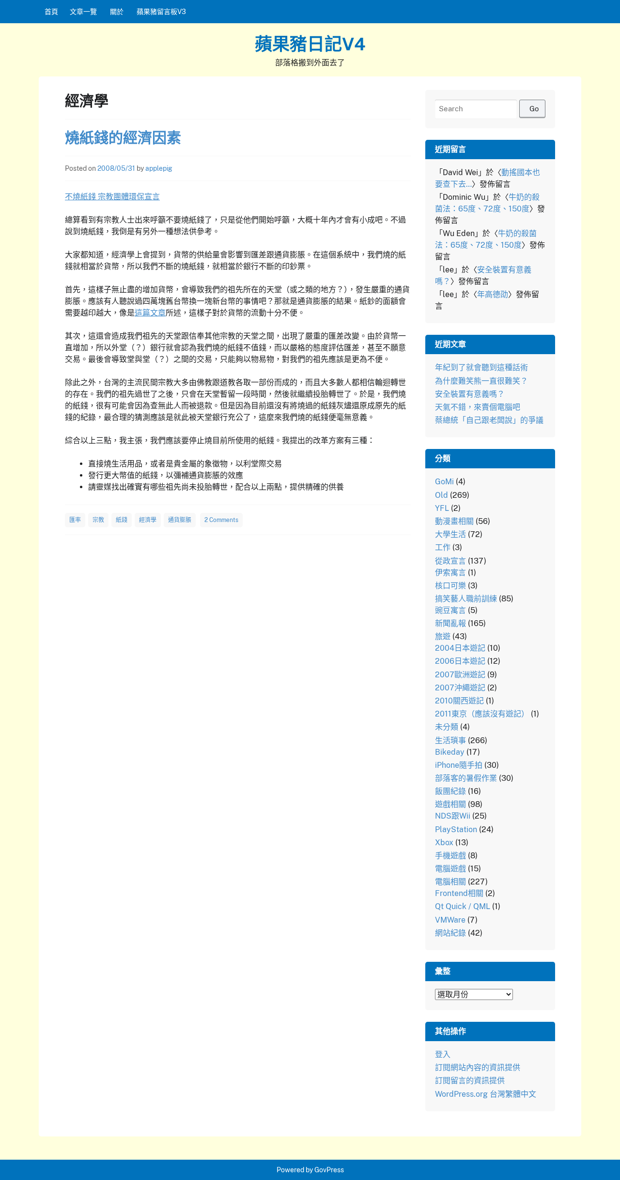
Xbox (444, 842)
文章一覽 (83, 11)
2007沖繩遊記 (460, 687)
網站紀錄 (450, 933)
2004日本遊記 (460, 648)
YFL (442, 508)
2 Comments (221, 520)
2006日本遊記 (460, 661)
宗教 (98, 520)
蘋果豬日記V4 (310, 44)
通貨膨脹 (179, 520)
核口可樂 (450, 585)
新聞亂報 (450, 623)
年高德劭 (492, 294)
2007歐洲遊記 (460, 674)
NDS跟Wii (452, 816)
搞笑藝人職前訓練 (466, 598)
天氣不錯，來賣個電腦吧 (477, 407)
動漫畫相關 (454, 521)
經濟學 (147, 520)
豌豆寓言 (450, 610)
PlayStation (456, 829)
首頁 (51, 11)
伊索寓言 (450, 572)
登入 (442, 1054)
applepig (158, 168)
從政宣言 (450, 561)
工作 (442, 547)
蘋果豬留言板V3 (161, 11)
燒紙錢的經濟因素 (123, 137)
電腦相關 (450, 881)
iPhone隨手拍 (458, 765)
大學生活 (450, 534)
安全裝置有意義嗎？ (470, 394)
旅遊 (442, 636)
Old (441, 495)
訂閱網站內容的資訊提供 (477, 1067)
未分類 (446, 727)
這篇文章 (150, 312)
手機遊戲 (450, 855)
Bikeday (450, 752)
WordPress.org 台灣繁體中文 (485, 1094)
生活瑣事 (450, 740)
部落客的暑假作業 (466, 778)
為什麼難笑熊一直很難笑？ (481, 381)
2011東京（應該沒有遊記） (482, 713)
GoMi (444, 481)
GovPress (329, 1170)
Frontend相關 (459, 893)
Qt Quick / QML (462, 906)
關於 (117, 11)
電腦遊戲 (450, 868)
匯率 (75, 520)
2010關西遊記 (459, 700)
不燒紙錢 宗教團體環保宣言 (112, 196)
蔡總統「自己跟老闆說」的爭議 (489, 420)
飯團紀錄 (450, 791)
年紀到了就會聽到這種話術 (481, 367)
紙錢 (121, 520)
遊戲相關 (450, 804)
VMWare (450, 920)
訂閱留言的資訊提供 (470, 1080)
